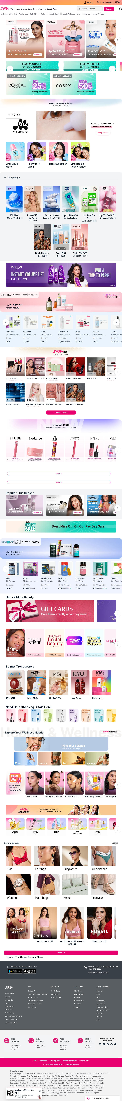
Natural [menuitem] (44, 14)
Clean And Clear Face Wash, (78, 1093)
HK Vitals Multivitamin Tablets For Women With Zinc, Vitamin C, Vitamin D (83, 581)
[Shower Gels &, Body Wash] (99, 715)
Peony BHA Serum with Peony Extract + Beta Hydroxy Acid (13, 334)
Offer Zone (77, 991)
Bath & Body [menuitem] (34, 14)
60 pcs (11, 585)
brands (24, 9)
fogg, (86, 1078)
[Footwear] (103, 887)
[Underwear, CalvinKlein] (103, 859)
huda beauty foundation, (89, 1083)
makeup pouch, (44, 1083)
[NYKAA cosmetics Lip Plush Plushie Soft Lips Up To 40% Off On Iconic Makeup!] (107, 199)
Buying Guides (56, 997)
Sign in (109, 9)
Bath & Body (101, 1001)
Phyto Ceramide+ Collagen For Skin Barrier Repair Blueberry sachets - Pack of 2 (30, 581)
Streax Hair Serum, (43, 1090)
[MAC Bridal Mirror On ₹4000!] (42, 237)
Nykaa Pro (77, 1004)
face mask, (49, 1074)
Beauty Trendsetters (20, 666)
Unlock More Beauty (20, 597)
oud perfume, (32, 1083)
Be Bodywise (98, 578)
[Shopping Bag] (120, 8)
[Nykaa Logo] (5, 8)
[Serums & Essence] (74, 715)
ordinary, (83, 1076)
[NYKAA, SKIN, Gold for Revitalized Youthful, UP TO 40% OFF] (15, 826)
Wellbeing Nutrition (62, 578)
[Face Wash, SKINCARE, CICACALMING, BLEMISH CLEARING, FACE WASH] (48, 715)
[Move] (21, 759)
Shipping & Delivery (34, 1004)
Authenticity (9, 1000)
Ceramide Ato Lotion (98, 334)
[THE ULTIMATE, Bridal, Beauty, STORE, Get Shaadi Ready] (54, 643)
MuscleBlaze (46, 578)
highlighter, (21, 1074)
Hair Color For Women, (87, 1088)
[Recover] (100, 759)
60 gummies (101, 585)
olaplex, (54, 1083)
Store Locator (33, 997)
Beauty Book (55, 991)
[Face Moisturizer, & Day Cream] (86, 715)
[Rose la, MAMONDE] (58, 151)
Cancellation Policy (70, 1061)
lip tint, (92, 1078)
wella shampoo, (72, 1083)
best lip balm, (76, 1085)
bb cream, (98, 1074)
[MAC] (75, 392)
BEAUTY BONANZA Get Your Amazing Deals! (20, 2)
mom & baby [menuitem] (54, 14)
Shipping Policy (55, 1061)
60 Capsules (66, 585)
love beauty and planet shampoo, (30, 1076)
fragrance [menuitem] (86, 14)
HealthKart (80, 578)
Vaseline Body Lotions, (76, 1090)
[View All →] (61, 474)
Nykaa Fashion (39, 9)
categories (15, 9)
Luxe (98, 1020)
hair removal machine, (90, 1081)
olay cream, (79, 1078)
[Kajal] (61, 715)
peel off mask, (65, 1085)
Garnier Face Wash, (70, 1088)
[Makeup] (28, 84)
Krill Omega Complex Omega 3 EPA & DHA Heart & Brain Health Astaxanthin (12, 581)
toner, (90, 1076)
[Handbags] (47, 887)
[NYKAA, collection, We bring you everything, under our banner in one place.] (61, 810)
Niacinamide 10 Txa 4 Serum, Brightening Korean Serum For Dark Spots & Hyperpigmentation (83, 334)
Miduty (9, 578)
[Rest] (74, 759)
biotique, (57, 1074)
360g (28, 585)
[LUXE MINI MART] (35, 366)
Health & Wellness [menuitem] (67, 14)
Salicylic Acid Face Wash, (45, 1093)
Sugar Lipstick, (91, 1090)
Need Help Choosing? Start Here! (29, 707)
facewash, (20, 1085)
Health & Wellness (103, 1010)
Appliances (100, 1004)
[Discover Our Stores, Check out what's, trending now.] (15, 643)
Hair (98, 997)
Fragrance (100, 1013)
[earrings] (47, 859)
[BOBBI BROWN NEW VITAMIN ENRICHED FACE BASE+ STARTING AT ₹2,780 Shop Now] (65, 505)
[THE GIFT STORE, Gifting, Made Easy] (34, 643)
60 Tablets (83, 585)
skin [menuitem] (11, 14)
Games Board (55, 994)
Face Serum (62, 1095)
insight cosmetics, (59, 1081)
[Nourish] (48, 759)
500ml (63, 338)
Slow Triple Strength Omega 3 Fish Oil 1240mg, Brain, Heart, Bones (65, 581)
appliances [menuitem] (23, 14)
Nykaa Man (77, 997)
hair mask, (56, 1076)
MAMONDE (10, 331)
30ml (80, 338)
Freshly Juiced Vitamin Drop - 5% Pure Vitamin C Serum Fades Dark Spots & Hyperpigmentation (48, 334)
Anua (78, 331)
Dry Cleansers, (52, 1095)
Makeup (99, 991)
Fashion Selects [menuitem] (98, 14)
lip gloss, (65, 1074)
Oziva (25, 578)
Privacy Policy (84, 1061)
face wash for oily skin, (69, 1076)
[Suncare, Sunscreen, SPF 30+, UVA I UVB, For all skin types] (111, 715)
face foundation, (74, 1081)
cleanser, (20, 1078)
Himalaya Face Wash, (54, 1088)
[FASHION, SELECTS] (18, 923)
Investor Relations (11, 1019)
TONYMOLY (63, 331)
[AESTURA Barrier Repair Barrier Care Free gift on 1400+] (51, 199)
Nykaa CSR (9, 1010)
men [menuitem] (78, 14)
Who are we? (9, 993)
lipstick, (13, 1074)
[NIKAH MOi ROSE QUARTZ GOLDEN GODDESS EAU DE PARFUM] (58, 682)
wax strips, (20, 1081)
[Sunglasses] (75, 859)
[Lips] (10, 715)
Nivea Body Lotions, (59, 1090)
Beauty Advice (53, 9)
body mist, (62, 1083)
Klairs (43, 331)
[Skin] (74, 84)
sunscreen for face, (44, 1081)
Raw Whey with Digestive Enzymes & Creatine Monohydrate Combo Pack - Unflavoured (47, 581)
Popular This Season (20, 493)
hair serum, (31, 1074)
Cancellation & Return (35, 1001)
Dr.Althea (27, 331)
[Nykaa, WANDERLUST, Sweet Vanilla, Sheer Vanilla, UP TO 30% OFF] (77, 826)
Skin (98, 994)
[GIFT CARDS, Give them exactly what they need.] (50, 611)
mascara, (41, 1078)
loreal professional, (53, 1078)
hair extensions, (67, 1078)
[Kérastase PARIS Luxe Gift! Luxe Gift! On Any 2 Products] (32, 199)
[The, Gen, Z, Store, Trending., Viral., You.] (94, 643)
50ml (10, 338)
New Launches (79, 994)
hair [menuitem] (15, 14)
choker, (23, 1083)
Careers (8, 997)
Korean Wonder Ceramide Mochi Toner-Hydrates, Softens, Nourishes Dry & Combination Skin (65, 334)
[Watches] (18, 887)
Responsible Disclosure (13, 1016)
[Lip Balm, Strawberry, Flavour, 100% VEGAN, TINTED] (23, 715)
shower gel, (30, 1081)
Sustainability (9, 1013)
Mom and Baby (102, 1007)
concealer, (40, 1074)
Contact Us (32, 991)
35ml (45, 338)
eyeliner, (47, 1076)
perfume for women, (78, 1074)
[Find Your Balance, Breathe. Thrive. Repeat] (74, 744)
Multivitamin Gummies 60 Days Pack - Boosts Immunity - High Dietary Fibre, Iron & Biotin (100, 581)
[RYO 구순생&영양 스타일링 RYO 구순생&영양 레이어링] (80, 682)
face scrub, (87, 1085)
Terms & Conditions (40, 1061)
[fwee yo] (15, 682)
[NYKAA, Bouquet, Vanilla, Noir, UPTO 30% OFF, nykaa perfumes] (98, 826)
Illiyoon (96, 331)
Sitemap (76, 1007)
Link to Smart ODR (11, 1022)
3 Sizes (99, 338)
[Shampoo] (36, 715)
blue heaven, (53, 1085)
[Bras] (18, 859)
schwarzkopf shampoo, (38, 1085)
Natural (99, 1017)
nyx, (27, 1085)
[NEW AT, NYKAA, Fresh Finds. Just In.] (74, 643)
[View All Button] (61, 483)
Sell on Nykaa (32, 1007)
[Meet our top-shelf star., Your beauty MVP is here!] (61, 104)
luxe (30, 9)
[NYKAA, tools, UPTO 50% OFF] (35, 826)
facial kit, (90, 1074)
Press (7, 1003)
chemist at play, (31, 1078)
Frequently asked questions (38, 994)
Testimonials (9, 1006)
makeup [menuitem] (4, 14)
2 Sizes (46, 585)
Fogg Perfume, (61, 1093)
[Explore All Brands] (61, 414)
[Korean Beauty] (61, 302)
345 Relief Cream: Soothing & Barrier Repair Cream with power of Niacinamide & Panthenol (30, 334)
